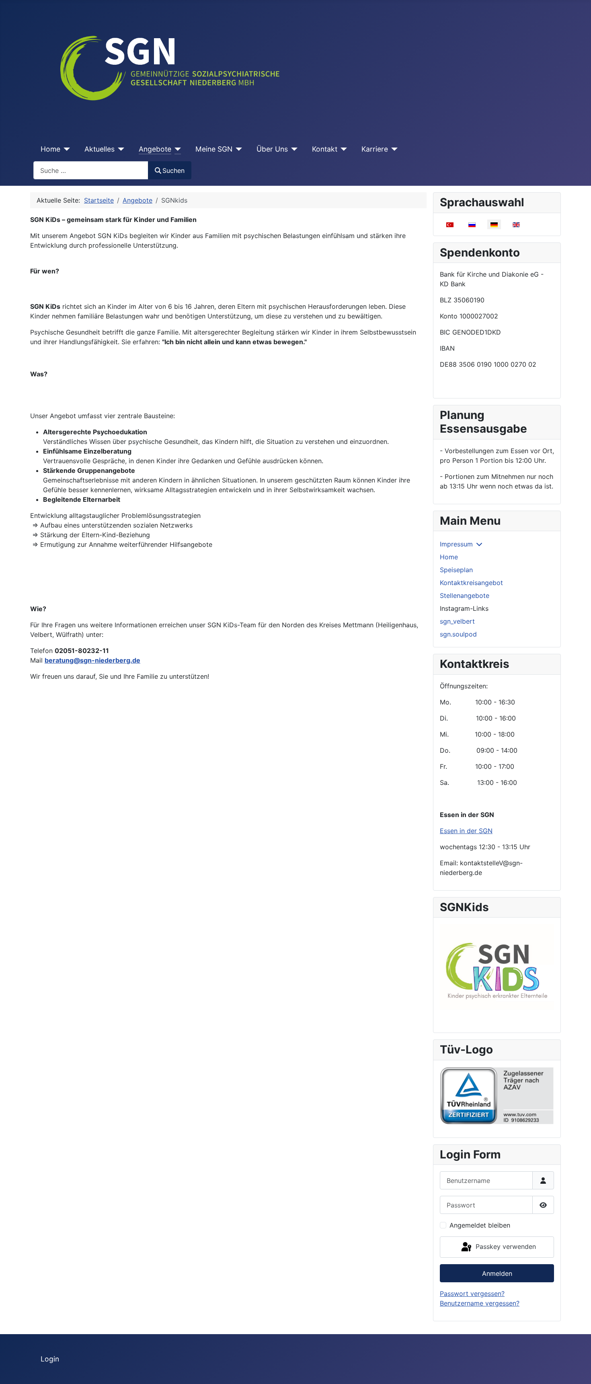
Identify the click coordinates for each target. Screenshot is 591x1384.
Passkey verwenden (505, 1246)
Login (50, 1359)
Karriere (374, 149)
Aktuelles (99, 149)
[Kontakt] (342, 149)
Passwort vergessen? (472, 1294)
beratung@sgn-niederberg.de (92, 660)
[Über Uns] (293, 149)
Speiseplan (456, 570)
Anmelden (497, 1273)
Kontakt (324, 149)
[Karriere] (393, 149)
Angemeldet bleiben (479, 1225)
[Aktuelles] (120, 149)
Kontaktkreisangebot (471, 583)
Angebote (155, 149)
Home (50, 149)
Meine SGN (213, 149)
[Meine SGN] (237, 149)
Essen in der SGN (466, 831)
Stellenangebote (464, 595)
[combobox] (90, 170)
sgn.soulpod (458, 634)
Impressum (456, 544)
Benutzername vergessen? (479, 1303)
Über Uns (272, 149)
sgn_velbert (457, 621)
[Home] (65, 149)
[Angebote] (176, 149)
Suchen (173, 170)
